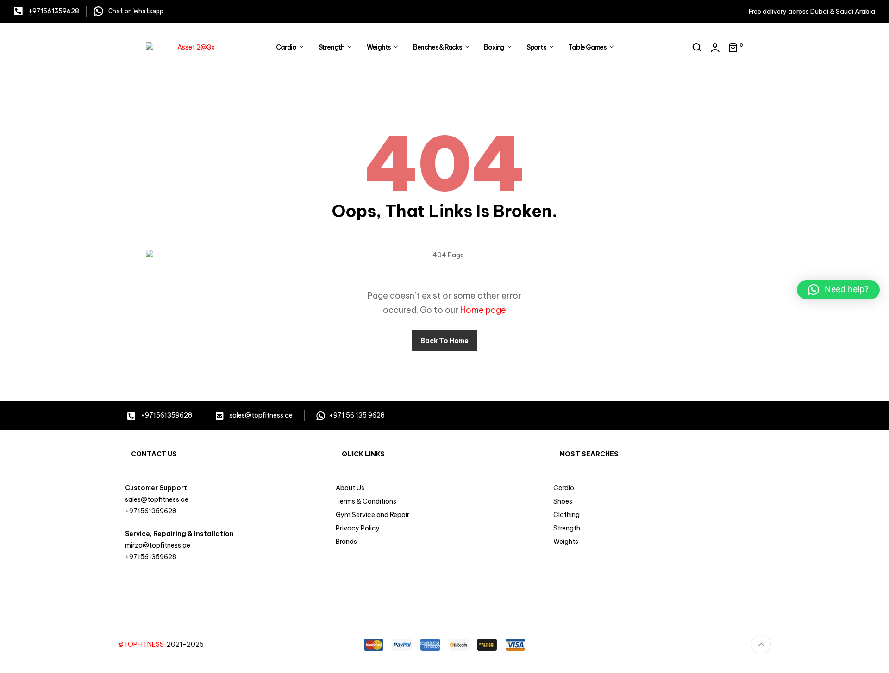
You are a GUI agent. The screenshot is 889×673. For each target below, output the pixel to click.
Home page (483, 310)
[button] (838, 289)
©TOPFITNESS (142, 644)
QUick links (363, 454)
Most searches (589, 454)
